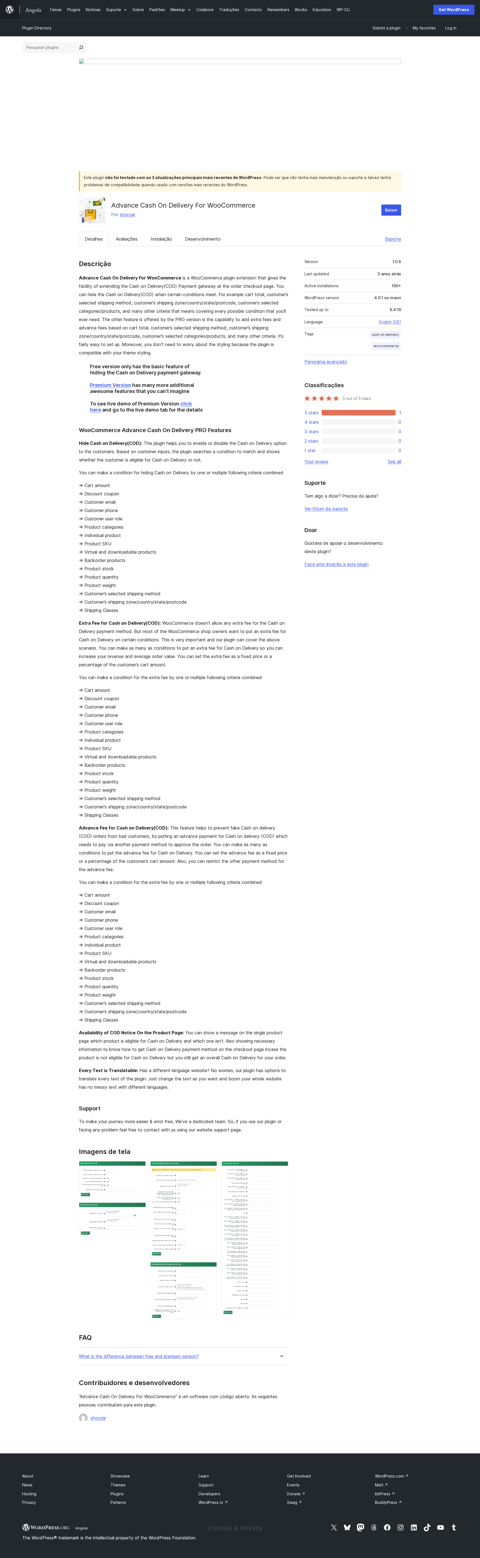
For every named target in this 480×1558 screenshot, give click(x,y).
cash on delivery (385, 334)
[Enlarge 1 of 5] (138, 1168)
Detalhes (94, 239)
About (27, 1476)
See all (394, 461)
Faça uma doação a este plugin (336, 564)
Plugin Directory (37, 28)
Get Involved (299, 1476)
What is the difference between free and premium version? (139, 1356)
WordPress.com (392, 1476)
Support (206, 1485)
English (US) (390, 321)
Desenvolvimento (203, 239)
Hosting (29, 1493)
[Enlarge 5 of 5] (281, 1168)
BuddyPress (388, 1502)
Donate (296, 1493)
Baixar (391, 210)
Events (293, 1485)
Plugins (117, 1493)
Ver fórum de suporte (326, 508)
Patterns (118, 1502)
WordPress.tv (213, 1502)
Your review (316, 461)
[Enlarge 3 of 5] (209, 1168)
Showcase (120, 1476)
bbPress (385, 1493)
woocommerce (386, 346)
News (27, 1485)
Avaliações (127, 239)
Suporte (393, 239)
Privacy (29, 1502)
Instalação (161, 239)
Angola (81, 1528)
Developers (209, 1493)
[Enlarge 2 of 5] (138, 1210)
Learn (204, 1476)
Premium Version (110, 385)
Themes (118, 1485)
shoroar (127, 214)
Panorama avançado (325, 361)
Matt (381, 1485)
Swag (294, 1502)
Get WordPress (454, 9)
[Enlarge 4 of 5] (209, 1269)
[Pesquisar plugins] (81, 47)
